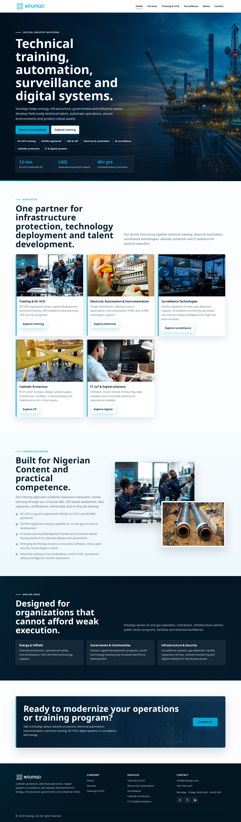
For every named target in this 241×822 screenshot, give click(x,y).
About (206, 6)
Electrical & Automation (140, 785)
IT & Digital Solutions (139, 801)
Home (139, 6)
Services (152, 6)
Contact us (205, 722)
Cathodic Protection (138, 796)
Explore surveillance (178, 328)
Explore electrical (105, 324)
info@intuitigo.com (188, 780)
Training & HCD (170, 6)
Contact (218, 6)
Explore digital (103, 409)
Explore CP (29, 409)
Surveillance (191, 6)
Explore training (65, 129)
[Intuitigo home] (30, 6)
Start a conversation (32, 129)
